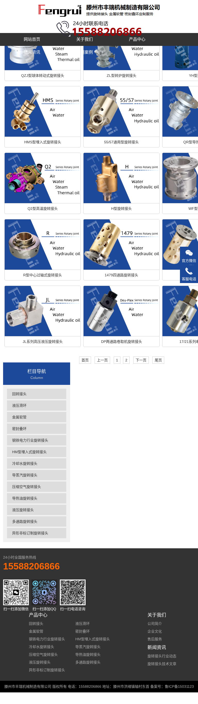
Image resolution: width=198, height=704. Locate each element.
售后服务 (154, 639)
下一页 (141, 360)
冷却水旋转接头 (24, 463)
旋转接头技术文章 (161, 664)
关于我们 (84, 39)
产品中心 (137, 39)
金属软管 (19, 417)
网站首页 (32, 39)
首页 (85, 360)
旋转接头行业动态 (161, 656)
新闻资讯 (32, 52)
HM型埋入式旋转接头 (29, 452)
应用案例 (84, 52)
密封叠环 (19, 429)
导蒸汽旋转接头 (24, 475)
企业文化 (154, 631)
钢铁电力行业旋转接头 (30, 440)
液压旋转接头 (23, 510)
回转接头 (19, 394)
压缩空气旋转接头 (26, 487)
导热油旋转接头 (24, 498)
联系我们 (137, 52)
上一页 (102, 360)
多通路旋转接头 (24, 521)
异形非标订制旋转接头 (30, 533)
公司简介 (154, 624)
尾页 (158, 360)
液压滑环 (19, 405)
